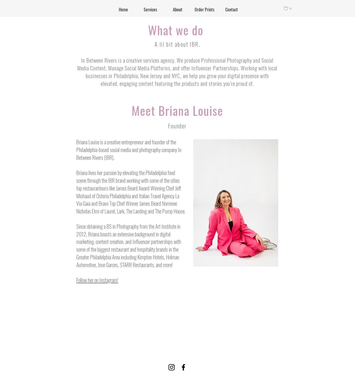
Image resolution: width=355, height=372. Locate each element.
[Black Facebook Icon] (183, 367)
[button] (290, 8)
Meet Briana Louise (177, 110)
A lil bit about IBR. (177, 44)
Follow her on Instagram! (97, 280)
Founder (177, 125)
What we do (175, 30)
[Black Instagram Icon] (171, 367)
